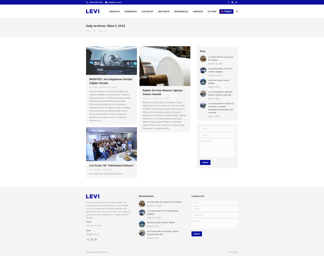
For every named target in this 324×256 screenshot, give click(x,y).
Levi (90, 87)
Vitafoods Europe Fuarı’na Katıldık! (218, 81)
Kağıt (144, 98)
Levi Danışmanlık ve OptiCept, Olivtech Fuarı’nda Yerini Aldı (220, 93)
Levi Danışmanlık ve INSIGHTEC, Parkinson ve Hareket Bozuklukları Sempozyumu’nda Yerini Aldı (221, 108)
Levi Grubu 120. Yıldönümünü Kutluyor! (111, 165)
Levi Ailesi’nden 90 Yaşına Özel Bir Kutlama (220, 58)
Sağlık (95, 87)
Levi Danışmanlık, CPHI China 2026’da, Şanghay (220, 70)
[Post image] (203, 58)
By (102, 87)
